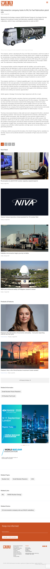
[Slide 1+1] (24, 445)
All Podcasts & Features (24, 380)
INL (3, 494)
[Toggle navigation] (47, 2)
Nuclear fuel (5, 479)
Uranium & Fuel (16, 551)
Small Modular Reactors (20, 479)
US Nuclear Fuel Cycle (8, 396)
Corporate (15, 550)
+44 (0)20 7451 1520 (29, 554)
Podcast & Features (17, 554)
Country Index (16, 556)
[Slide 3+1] (28, 445)
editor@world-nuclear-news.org (32, 553)
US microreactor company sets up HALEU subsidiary (18, 510)
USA (32, 479)
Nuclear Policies (16, 549)
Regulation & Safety (17, 548)
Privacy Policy (38, 564)
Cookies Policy (44, 564)
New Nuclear (16, 547)
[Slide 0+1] (21, 445)
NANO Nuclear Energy (14, 494)
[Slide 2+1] (26, 445)
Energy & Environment (18, 545)
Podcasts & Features (4, 336)
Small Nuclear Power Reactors (11, 391)
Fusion (14, 555)
